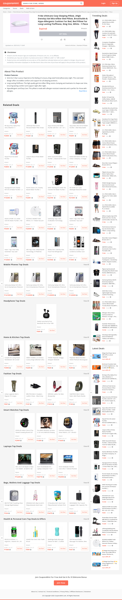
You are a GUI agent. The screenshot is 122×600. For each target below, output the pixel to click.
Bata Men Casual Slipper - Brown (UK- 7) (110, 239)
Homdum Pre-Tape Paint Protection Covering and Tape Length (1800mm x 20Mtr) (109, 121)
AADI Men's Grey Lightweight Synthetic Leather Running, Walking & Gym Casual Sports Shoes (109, 293)
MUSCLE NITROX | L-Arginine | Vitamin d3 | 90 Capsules (13, 540)
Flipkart (49, 399)
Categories (6, 8)
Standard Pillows (82, 45)
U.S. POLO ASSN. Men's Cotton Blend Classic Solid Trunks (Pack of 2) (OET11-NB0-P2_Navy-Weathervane (109, 154)
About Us (34, 591)
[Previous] (1, 283)
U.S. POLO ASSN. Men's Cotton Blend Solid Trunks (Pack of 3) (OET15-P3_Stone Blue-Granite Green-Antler (110, 304)
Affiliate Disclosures (76, 591)
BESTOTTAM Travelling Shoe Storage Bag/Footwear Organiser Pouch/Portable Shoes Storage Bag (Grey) (14, 504)
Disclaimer (87, 591)
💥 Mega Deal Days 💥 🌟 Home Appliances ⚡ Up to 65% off (109, 563)
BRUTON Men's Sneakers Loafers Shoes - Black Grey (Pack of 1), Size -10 (34, 395)
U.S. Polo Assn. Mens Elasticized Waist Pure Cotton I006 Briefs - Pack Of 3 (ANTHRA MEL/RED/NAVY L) (109, 66)
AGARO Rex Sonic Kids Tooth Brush (35, 540)
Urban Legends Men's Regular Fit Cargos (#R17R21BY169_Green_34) (13, 395)
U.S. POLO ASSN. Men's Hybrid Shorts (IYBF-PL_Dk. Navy (109, 22)
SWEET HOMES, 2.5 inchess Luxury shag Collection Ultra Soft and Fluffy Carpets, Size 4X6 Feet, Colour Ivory (35, 359)
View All (86, 265)
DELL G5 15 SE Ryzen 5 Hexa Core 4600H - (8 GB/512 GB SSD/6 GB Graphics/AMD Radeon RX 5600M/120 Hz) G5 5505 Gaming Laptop (24, 468)
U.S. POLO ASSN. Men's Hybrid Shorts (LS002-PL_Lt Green (109, 207)
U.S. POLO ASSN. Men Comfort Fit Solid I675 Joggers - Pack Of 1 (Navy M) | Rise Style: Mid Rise (109, 33)
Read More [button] (83, 91)
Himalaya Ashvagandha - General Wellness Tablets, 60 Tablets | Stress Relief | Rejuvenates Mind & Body (109, 337)
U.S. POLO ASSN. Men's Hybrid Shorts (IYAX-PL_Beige (109, 132)
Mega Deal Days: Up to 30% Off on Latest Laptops (109, 355)
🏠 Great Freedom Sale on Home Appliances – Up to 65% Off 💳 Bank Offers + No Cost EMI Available (110, 366)
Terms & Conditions (53, 591)
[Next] (90, 283)
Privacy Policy (64, 591)
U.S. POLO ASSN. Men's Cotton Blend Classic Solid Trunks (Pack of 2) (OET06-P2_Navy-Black (109, 143)
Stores (15, 8)
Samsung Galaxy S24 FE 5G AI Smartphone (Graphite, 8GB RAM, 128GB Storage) (109, 282)
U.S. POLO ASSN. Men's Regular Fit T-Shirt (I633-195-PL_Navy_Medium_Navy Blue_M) (109, 196)
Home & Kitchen (70, 45)
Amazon (6, 290)
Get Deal (63, 34)
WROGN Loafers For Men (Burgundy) (56, 395)
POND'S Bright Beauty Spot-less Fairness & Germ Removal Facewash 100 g (110, 185)
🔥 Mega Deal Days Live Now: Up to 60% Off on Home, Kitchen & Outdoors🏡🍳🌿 (109, 552)
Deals (21, 8)
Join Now (61, 583)
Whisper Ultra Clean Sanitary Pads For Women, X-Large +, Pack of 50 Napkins (109, 315)
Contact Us (41, 591)
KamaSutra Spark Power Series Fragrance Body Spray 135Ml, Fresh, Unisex (109, 55)
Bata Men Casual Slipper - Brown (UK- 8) (110, 164)
